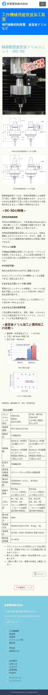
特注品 (12, 648)
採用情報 (13, 669)
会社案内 (13, 660)
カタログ (13, 666)
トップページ (15, 680)
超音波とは (14, 651)
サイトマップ (15, 677)
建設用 (12, 643)
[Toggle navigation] (42, 4)
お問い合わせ (12, 622)
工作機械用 (14, 631)
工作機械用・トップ (24, 587)
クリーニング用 (16, 640)
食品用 (12, 634)
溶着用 (12, 637)
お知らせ (13, 663)
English (12, 672)
